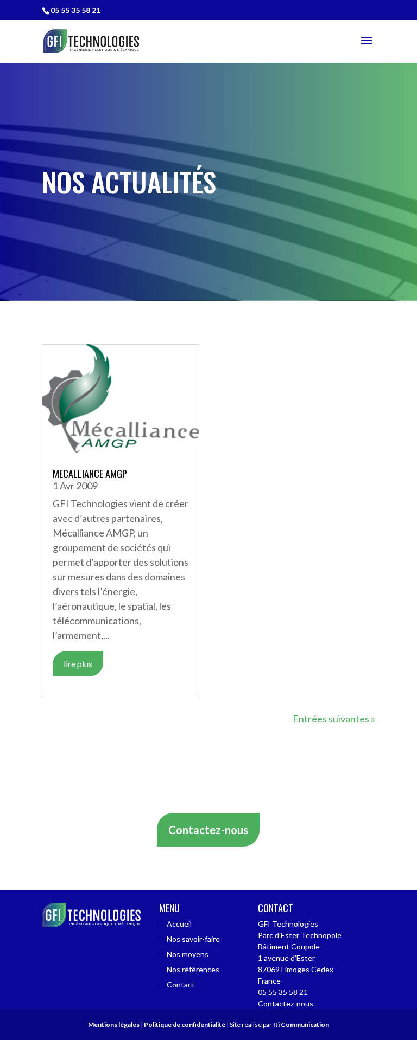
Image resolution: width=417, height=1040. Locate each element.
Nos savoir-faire (193, 939)
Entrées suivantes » (334, 719)
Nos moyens (187, 954)
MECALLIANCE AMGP (90, 474)
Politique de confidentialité (184, 1024)
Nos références (193, 969)
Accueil (179, 923)
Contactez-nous (208, 829)
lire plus (78, 663)
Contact (181, 984)
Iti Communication (301, 1024)
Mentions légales (114, 1024)
